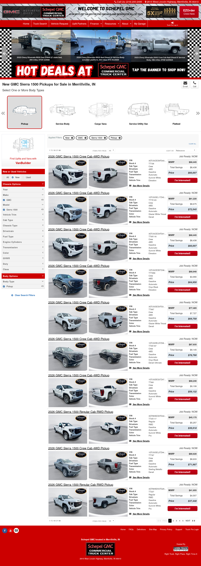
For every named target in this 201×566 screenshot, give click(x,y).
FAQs (131, 529)
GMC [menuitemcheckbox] (8, 199)
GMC (80, 137)
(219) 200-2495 (134, 1)
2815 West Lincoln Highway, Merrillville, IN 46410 (172, 1)
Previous (4, 53)
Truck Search (40, 23)
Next (196, 53)
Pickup (114, 137)
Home (26, 23)
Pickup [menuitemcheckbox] (9, 286)
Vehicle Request (59, 23)
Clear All (192, 144)
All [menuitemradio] (7, 177)
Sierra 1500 (97, 137)
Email (185, 86)
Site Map (153, 529)
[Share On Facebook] (4, 530)
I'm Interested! (182, 180)
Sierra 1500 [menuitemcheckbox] (12, 209)
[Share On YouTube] (10, 530)
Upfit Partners (79, 23)
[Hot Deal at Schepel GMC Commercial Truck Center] (100, 52)
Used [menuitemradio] (28, 177)
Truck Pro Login (192, 529)
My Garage (140, 23)
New (67, 137)
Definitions (141, 529)
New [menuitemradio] (17, 177)
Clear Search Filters (24, 295)
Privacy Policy (166, 529)
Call (194, 86)
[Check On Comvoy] (16, 530)
